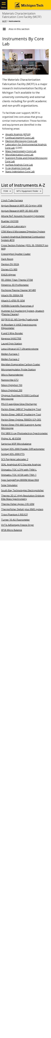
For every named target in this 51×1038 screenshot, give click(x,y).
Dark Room (7, 259)
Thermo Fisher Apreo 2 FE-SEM (17, 504)
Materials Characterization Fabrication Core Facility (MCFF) (21, 15)
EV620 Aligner (8, 274)
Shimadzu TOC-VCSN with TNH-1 (18, 474)
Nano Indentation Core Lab (20, 171)
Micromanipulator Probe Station (18, 369)
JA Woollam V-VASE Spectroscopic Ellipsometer (19, 326)
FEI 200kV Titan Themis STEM (17, 279)
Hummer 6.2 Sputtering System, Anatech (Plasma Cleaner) (22, 312)
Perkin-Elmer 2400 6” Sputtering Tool (21, 409)
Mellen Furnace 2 (10, 359)
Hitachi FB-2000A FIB (12, 295)
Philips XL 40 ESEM (11, 438)
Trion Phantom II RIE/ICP (14, 514)
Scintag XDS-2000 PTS (13, 454)
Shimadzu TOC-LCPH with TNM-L (19, 469)
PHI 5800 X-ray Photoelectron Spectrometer (24, 433)
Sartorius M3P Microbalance (16, 443)
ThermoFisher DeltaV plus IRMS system (22, 509)
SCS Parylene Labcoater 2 (14, 459)
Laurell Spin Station (11, 343)
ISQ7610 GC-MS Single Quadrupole (19, 319)
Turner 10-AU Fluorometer (15, 519)
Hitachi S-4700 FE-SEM (13, 300)
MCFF (4, 21)
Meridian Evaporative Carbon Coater (20, 364)
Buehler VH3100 (9, 221)
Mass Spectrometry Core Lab (20, 151)
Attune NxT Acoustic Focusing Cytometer (23, 216)
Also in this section (19, 29)
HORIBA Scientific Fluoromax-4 (17, 305)
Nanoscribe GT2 (9, 379)
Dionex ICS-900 (9, 269)
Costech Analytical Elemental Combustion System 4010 (23, 238)
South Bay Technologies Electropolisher (22, 490)
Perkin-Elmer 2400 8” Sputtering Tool (21, 414)
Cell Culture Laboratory (13, 226)
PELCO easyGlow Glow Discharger (19, 404)
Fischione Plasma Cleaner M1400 (18, 290)
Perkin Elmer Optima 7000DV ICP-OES (21, 419)
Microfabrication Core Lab (19, 154)
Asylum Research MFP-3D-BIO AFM (19, 210)
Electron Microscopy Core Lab (21, 141)
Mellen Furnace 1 (10, 354)
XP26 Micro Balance (11, 530)
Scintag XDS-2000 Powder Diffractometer (23, 449)
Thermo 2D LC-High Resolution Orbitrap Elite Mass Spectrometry (22, 497)
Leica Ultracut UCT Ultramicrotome (19, 348)
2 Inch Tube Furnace (12, 200)
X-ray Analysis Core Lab (17, 168)
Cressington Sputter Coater (16, 253)
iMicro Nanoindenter (12, 374)
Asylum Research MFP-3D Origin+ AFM (21, 205)
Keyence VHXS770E (11, 338)
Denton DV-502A (10, 264)
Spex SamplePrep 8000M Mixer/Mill (20, 480)
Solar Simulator (9, 485)
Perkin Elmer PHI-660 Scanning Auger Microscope (21, 426)
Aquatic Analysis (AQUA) (18, 134)
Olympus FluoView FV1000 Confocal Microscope (20, 397)
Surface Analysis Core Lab (19, 164)
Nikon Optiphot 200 (11, 390)
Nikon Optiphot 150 (11, 385)
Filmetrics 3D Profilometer (15, 284)
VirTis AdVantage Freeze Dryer (17, 524)
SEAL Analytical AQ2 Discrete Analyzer (21, 464)
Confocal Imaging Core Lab (19, 137)
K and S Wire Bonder (12, 333)
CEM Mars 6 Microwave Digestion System (23, 231)
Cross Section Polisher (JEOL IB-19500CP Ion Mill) (24, 247)
